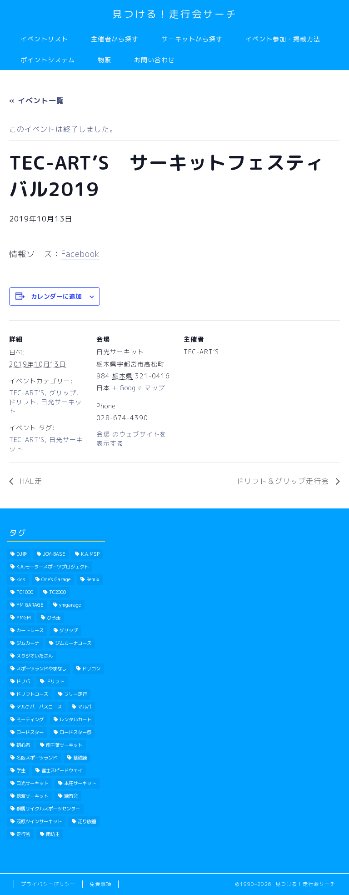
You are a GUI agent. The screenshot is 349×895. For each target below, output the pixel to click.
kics (20, 579)
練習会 (71, 796)
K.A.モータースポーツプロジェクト (52, 566)
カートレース (30, 630)
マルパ (84, 707)
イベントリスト (44, 39)
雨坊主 (53, 834)
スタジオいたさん (34, 656)
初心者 (23, 745)
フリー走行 (75, 694)
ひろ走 (53, 617)
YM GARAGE (29, 605)
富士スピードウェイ (61, 770)
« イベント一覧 (36, 101)
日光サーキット (32, 783)
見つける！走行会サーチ (174, 14)
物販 (104, 60)
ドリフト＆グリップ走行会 (283, 481)
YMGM (23, 617)
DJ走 (21, 554)
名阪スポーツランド (36, 757)
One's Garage (55, 579)
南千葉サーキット (64, 745)
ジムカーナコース (73, 643)
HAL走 (30, 481)
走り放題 (87, 821)
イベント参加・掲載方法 (282, 39)
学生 (20, 770)
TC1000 (24, 592)
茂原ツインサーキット (39, 821)
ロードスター (30, 732)
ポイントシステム (47, 60)
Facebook (80, 254)
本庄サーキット (80, 783)
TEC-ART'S (27, 392)
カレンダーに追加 (56, 296)
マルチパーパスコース (39, 707)
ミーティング (30, 719)
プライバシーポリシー (48, 884)
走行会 (23, 834)
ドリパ (23, 681)
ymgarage (70, 605)
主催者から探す (115, 39)
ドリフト (22, 401)
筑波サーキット (32, 796)
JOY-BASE (54, 554)
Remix (92, 579)
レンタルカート (75, 719)
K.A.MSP (90, 554)
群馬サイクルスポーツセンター (48, 808)
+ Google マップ (138, 387)
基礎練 (80, 757)
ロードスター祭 (75, 732)
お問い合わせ (154, 60)
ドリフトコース (32, 694)
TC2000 (57, 592)
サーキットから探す (192, 39)
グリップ (62, 392)
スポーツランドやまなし (41, 668)
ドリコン (91, 668)
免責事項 (100, 884)
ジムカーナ (27, 643)
